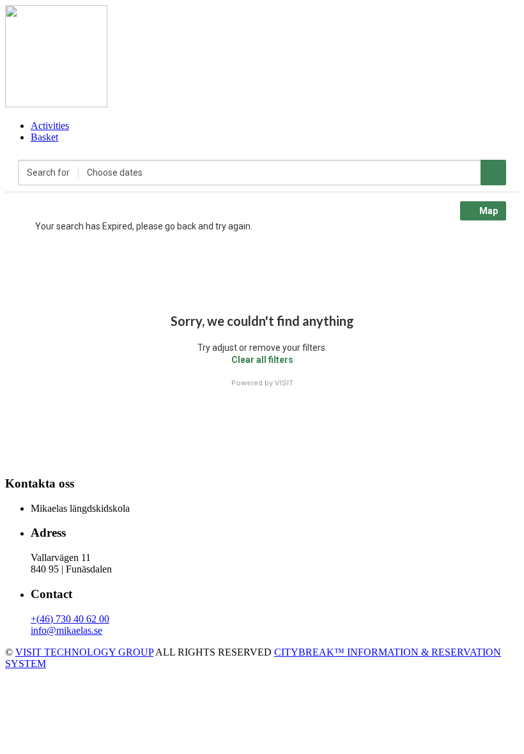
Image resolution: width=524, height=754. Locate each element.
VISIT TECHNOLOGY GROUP (84, 652)
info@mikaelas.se (66, 630)
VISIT (284, 382)
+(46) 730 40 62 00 (70, 618)
